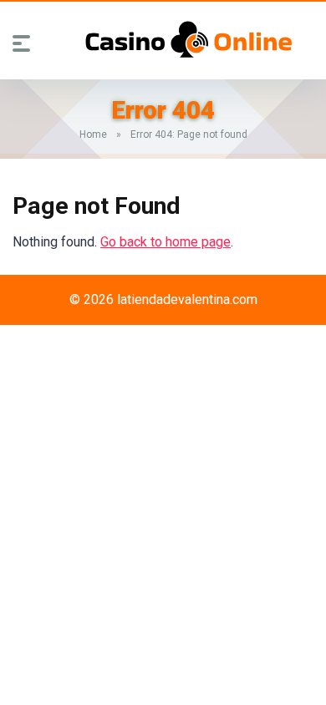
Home (93, 134)
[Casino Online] (188, 39)
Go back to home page (165, 242)
